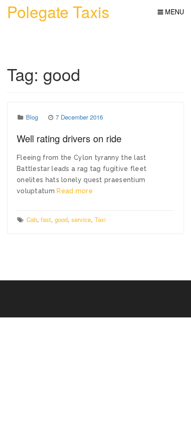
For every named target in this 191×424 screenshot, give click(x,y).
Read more (75, 191)
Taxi (100, 219)
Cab (31, 219)
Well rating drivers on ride (69, 138)
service (81, 219)
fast (46, 219)
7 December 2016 (79, 117)
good (61, 219)
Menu (173, 11)
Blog (32, 117)
